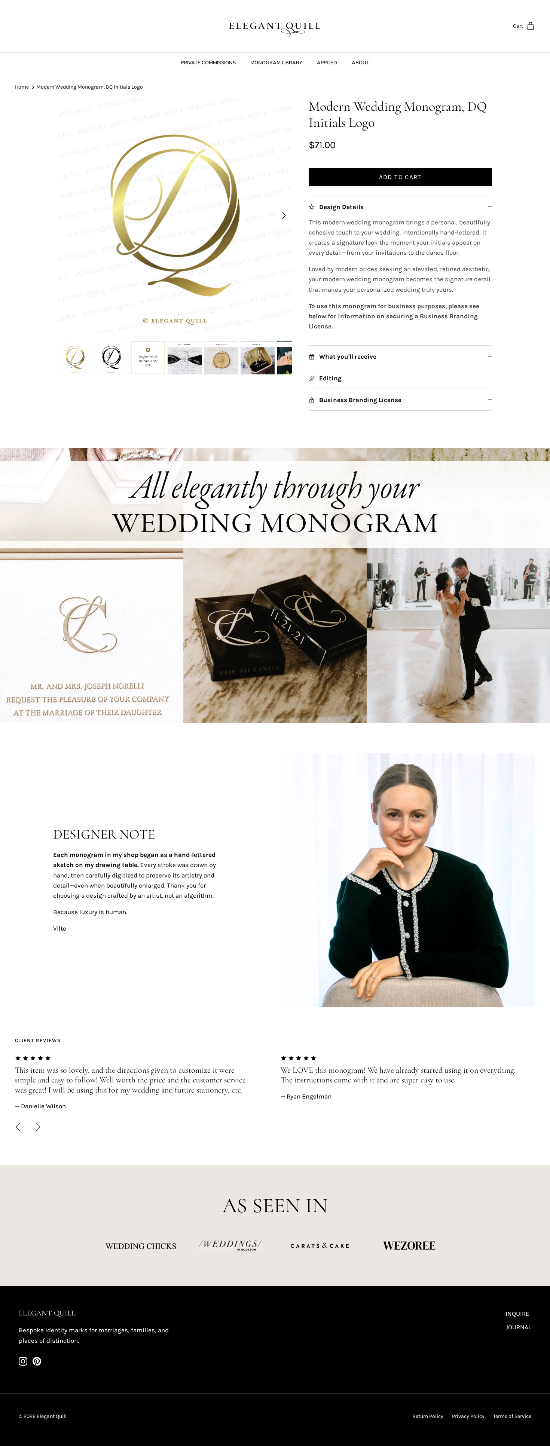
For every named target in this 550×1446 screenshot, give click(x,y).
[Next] (284, 215)
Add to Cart (400, 177)
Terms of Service (512, 1416)
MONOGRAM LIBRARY (276, 62)
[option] (175, 215)
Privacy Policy (468, 1416)
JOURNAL (518, 1327)
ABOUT (360, 62)
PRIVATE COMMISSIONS (208, 62)
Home (22, 87)
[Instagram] (23, 1361)
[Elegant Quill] (275, 26)
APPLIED (327, 62)
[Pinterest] (37, 1361)
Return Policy (427, 1416)
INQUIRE (517, 1313)
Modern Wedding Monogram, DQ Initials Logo (89, 87)
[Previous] (18, 1127)
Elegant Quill (52, 1416)
